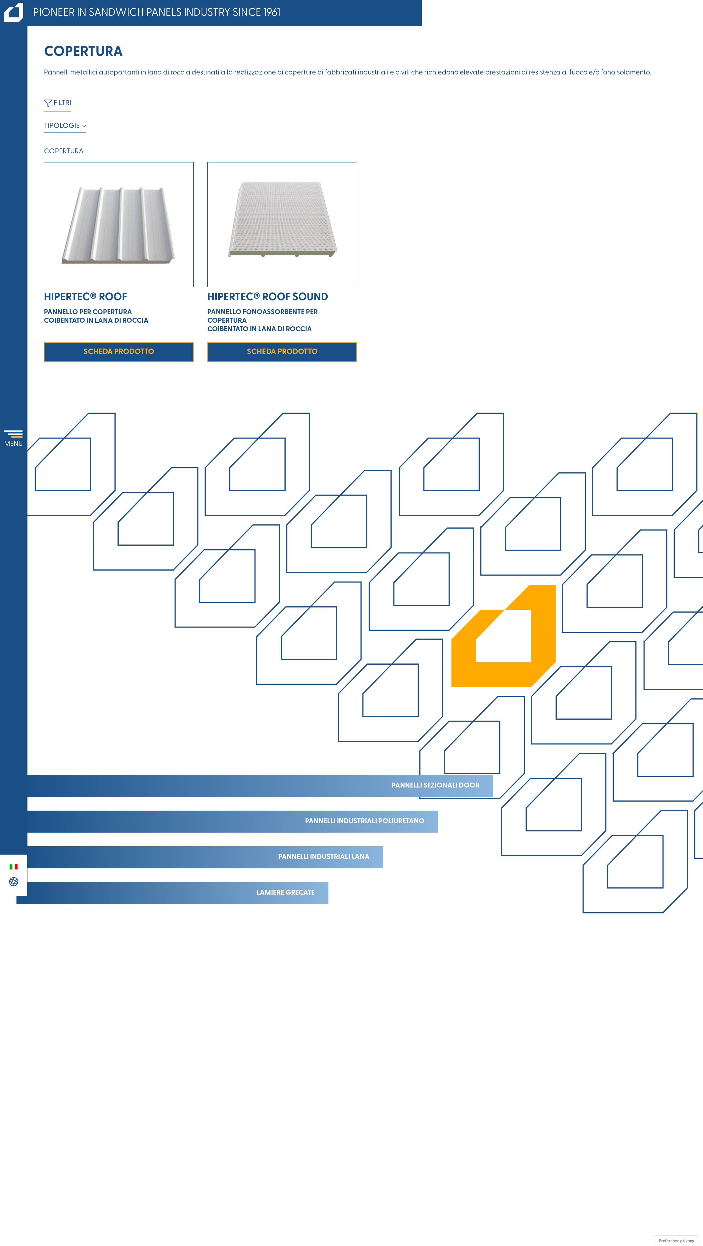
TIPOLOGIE (62, 126)
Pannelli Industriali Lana (324, 857)
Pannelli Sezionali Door (435, 785)
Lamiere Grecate (285, 892)
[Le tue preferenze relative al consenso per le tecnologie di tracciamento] (676, 1241)
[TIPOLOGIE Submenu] (83, 126)
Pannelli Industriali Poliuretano (365, 821)
